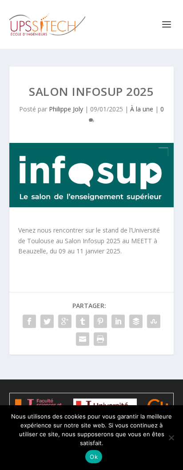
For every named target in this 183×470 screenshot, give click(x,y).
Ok (94, 456)
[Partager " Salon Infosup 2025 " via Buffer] (136, 321)
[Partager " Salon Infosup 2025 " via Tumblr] (83, 321)
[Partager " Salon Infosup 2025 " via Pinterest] (100, 321)
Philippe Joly (66, 109)
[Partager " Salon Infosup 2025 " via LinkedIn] (118, 321)
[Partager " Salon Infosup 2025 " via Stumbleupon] (154, 321)
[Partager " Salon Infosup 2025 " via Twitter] (47, 321)
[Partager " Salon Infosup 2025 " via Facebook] (29, 321)
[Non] (171, 437)
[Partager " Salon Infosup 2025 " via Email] (83, 339)
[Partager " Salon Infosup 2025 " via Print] (100, 339)
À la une (141, 109)
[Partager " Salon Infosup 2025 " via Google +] (65, 321)
